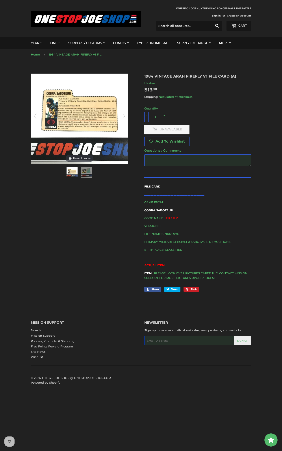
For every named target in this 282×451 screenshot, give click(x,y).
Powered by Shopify (45, 382)
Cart (242, 26)
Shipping (151, 96)
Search (36, 330)
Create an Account (239, 15)
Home (35, 54)
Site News (38, 351)
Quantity (151, 108)
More (224, 43)
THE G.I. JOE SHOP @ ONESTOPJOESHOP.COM (76, 378)
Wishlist (37, 357)
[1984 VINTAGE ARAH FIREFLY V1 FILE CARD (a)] (72, 172)
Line (54, 43)
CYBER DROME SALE (153, 43)
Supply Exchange (193, 43)
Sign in (216, 15)
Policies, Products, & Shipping (52, 341)
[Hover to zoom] (79, 118)
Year (35, 43)
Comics (120, 43)
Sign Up (242, 340)
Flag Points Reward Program (52, 346)
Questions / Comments (162, 150)
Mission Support (43, 335)
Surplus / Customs (85, 43)
